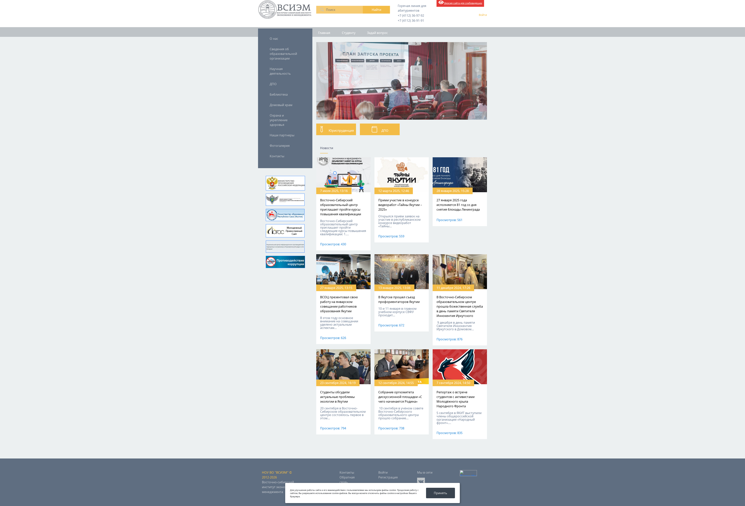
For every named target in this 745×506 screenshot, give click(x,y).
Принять (440, 493)
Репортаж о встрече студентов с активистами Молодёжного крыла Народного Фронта (456, 399)
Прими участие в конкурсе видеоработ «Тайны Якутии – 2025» (400, 205)
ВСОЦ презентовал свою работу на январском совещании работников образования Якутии (339, 304)
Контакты (277, 156)
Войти (483, 15)
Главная (324, 33)
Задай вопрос (377, 33)
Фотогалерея (280, 146)
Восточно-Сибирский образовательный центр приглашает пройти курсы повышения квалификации (340, 207)
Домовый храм (281, 105)
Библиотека (279, 94)
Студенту (348, 33)
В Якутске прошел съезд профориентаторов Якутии (399, 299)
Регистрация (388, 477)
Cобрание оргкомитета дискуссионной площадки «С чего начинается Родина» (400, 397)
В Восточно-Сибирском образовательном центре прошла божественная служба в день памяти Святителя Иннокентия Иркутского (460, 306)
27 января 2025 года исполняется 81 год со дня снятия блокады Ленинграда (458, 205)
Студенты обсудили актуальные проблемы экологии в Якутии (337, 397)
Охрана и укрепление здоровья (279, 120)
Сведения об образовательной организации (283, 54)
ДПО (273, 84)
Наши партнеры (282, 135)
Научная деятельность (280, 71)
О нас (274, 38)
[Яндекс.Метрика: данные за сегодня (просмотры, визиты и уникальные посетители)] (468, 473)
